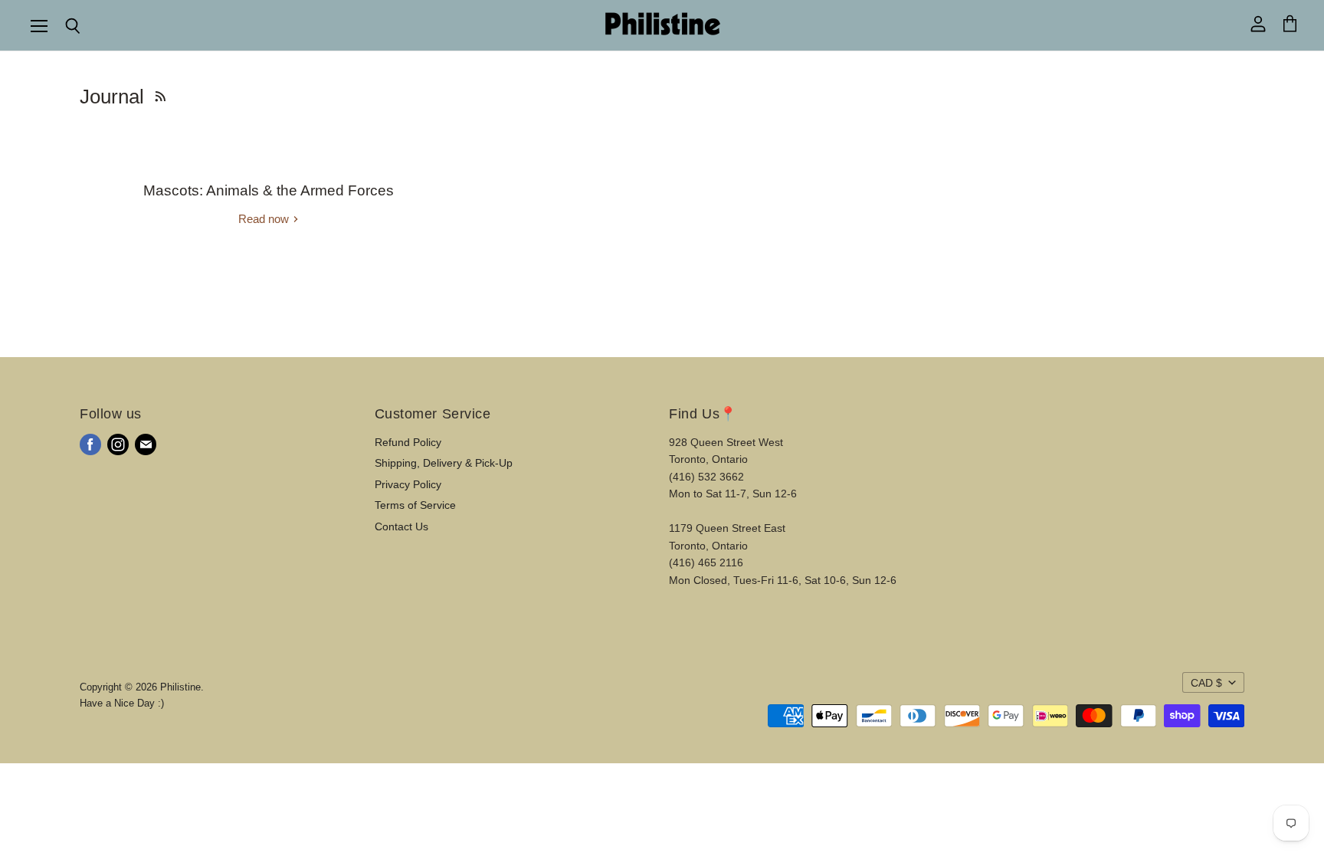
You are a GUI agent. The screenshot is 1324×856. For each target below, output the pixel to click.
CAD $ (1206, 683)
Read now (265, 218)
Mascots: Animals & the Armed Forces (268, 190)
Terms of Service (415, 505)
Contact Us (401, 526)
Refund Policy (408, 442)
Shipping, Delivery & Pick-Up (444, 463)
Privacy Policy (408, 484)
